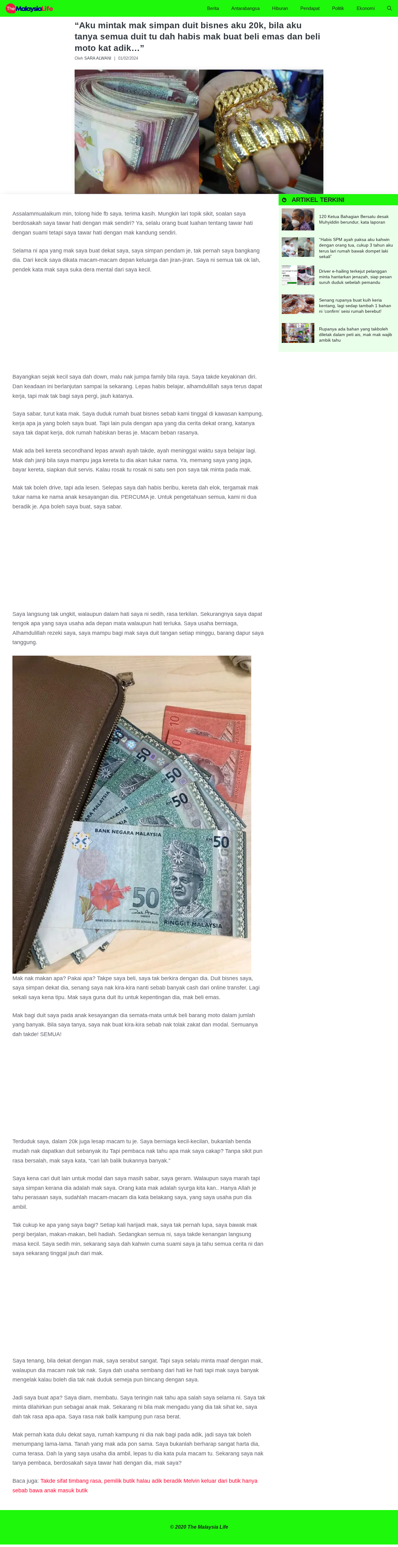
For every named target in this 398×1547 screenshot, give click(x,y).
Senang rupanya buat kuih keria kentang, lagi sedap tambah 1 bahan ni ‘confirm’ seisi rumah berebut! (355, 306)
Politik (338, 8)
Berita (213, 8)
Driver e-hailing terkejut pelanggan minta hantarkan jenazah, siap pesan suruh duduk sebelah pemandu (355, 277)
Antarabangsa (245, 8)
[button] (389, 8)
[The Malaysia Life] (29, 8)
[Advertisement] (139, 326)
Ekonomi (366, 8)
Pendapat (310, 8)
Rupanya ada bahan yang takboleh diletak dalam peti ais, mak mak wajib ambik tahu (355, 334)
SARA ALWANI (97, 58)
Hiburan (280, 8)
